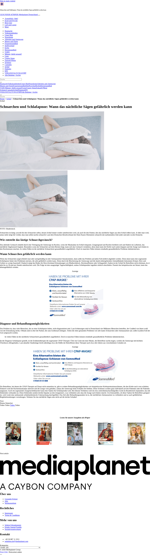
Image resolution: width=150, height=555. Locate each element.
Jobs (6, 501)
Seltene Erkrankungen (13, 525)
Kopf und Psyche (11, 21)
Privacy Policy (4, 552)
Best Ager (8, 23)
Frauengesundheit (11, 44)
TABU (7, 52)
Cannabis (8, 65)
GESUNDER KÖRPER (19, 15)
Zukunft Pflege (10, 60)
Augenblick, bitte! (11, 19)
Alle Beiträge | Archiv (13, 75)
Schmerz (8, 63)
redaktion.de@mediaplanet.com (16, 541)
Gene (7, 56)
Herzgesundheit (10, 50)
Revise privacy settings (15, 552)
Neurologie (9, 37)
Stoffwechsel (9, 46)
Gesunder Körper (11, 499)
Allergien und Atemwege (14, 39)
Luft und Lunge (10, 25)
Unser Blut (9, 35)
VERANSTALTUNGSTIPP (15, 73)
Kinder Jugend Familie (13, 527)
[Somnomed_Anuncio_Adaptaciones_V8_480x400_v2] (75, 319)
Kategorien (4, 545)
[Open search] (1, 82)
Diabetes (8, 69)
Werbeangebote (10, 503)
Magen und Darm (11, 41)
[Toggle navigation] (39, 15)
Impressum (9, 513)
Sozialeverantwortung (13, 529)
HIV (6, 71)
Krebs (7, 48)
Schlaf (7, 67)
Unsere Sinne (10, 58)
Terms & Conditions (12, 515)
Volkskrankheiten (11, 33)
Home (2, 99)
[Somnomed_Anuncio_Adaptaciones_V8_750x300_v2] (75, 383)
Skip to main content (7, 1)
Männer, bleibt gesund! (13, 54)
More (7, 27)
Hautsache (8, 31)
